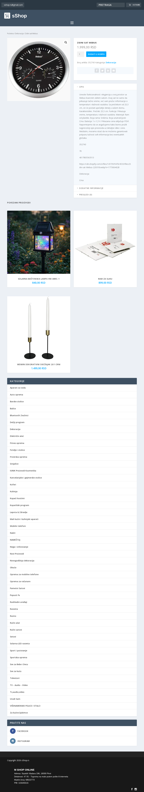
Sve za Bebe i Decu (19, 664)
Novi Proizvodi (17, 553)
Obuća (13, 567)
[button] (65, 42)
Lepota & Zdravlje (18, 512)
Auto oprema (16, 394)
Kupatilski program (19, 505)
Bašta (13, 408)
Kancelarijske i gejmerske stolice (26, 477)
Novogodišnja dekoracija (22, 560)
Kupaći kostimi (17, 498)
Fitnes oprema (17, 443)
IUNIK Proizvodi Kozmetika (23, 470)
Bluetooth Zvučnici (19, 415)
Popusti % (15, 595)
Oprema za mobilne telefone (24, 574)
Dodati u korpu (96, 54)
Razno (13, 616)
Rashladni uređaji (18, 602)
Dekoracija (19, 33)
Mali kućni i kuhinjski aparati (24, 519)
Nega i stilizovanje (19, 546)
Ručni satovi (16, 629)
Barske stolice (17, 401)
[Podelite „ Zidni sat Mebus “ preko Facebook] (97, 70)
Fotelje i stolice (17, 450)
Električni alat (17, 436)
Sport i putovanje (18, 650)
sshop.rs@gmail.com (13, 5)
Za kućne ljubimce (19, 712)
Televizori (15, 678)
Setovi (13, 636)
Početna (10, 33)
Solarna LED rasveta (20, 643)
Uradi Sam (15, 699)
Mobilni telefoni (18, 526)
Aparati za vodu (18, 387)
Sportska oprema (18, 657)
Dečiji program (17, 422)
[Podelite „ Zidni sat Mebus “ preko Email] (114, 70)
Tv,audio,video (17, 692)
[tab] (105, 87)
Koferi (13, 484)
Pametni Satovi (17, 588)
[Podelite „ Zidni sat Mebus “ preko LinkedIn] (108, 70)
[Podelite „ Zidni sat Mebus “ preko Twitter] (102, 70)
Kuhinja (13, 491)
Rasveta (14, 609)
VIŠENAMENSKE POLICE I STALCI (25, 705)
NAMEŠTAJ (15, 539)
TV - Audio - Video (19, 685)
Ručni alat (15, 623)
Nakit (12, 533)
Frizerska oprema (18, 457)
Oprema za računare (20, 581)
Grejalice (14, 463)
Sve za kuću (15, 671)
